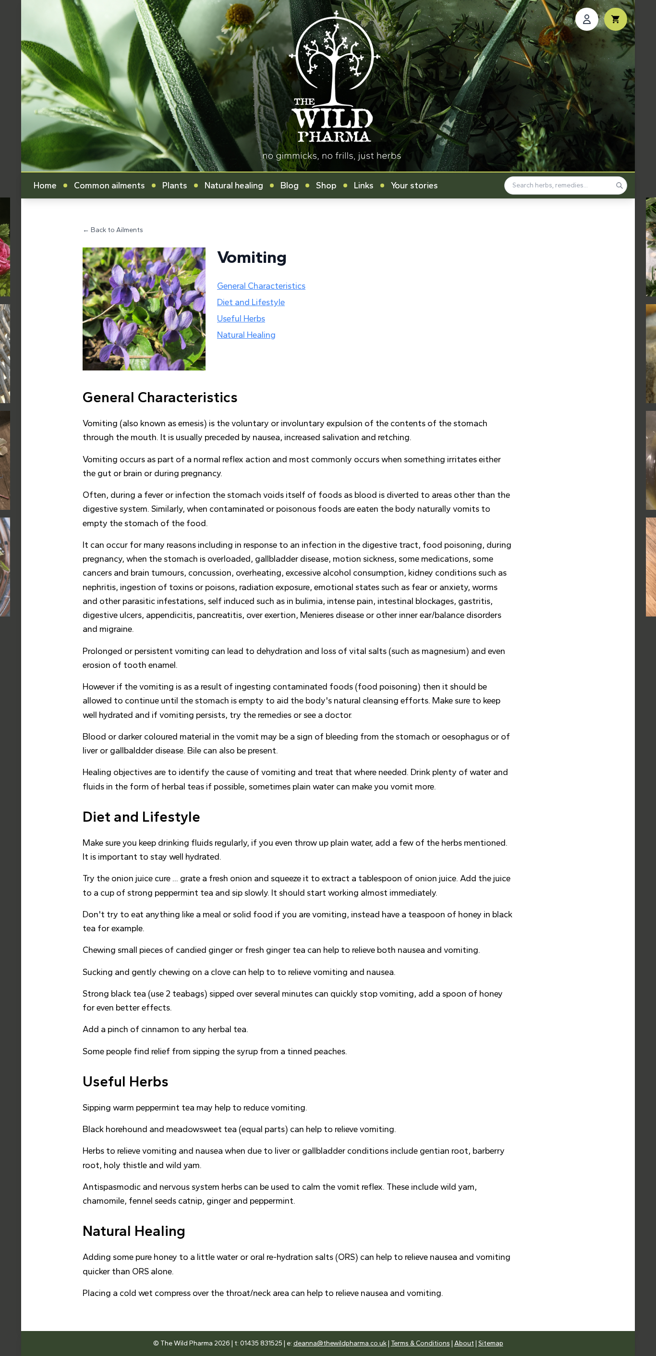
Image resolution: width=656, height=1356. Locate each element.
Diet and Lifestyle (251, 302)
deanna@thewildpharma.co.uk (340, 1343)
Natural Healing (246, 335)
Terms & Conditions (420, 1343)
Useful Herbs (241, 318)
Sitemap (490, 1343)
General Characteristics (261, 286)
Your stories (414, 185)
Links (364, 185)
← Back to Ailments (113, 230)
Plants (174, 185)
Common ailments (109, 185)
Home (45, 185)
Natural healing (234, 185)
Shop (326, 185)
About (464, 1343)
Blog (289, 185)
